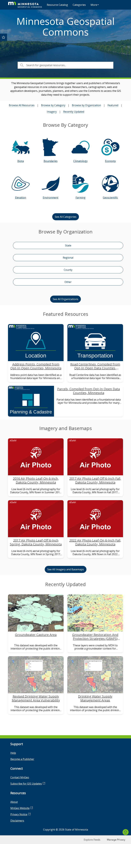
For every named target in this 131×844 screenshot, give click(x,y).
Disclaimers (17, 820)
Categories (79, 5)
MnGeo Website (20, 808)
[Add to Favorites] (3, 37)
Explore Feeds (92, 839)
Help (13, 753)
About (14, 802)
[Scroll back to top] (126, 832)
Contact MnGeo (19, 777)
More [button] (94, 5)
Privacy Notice (18, 814)
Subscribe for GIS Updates (26, 783)
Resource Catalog (57, 5)
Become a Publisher (22, 759)
